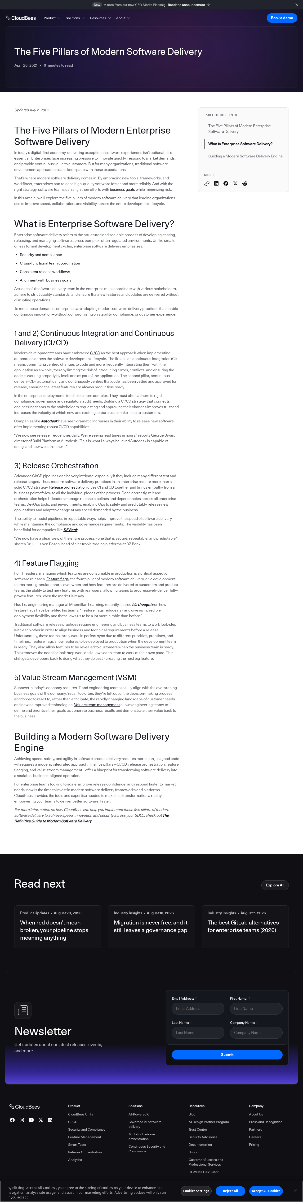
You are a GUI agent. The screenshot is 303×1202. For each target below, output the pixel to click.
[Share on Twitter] (235, 183)
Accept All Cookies (266, 1191)
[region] (151, 1191)
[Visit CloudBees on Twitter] (41, 1120)
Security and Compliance (86, 1129)
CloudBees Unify (80, 1114)
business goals (122, 189)
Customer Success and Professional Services (206, 1162)
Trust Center (198, 1129)
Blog (192, 1114)
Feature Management (84, 1137)
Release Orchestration (85, 1152)
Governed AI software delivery (145, 1124)
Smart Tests (77, 1144)
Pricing (254, 1144)
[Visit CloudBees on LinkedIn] (50, 1120)
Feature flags (57, 579)
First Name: (240, 998)
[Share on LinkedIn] (216, 183)
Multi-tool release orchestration (142, 1136)
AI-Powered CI (140, 1114)
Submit (227, 1054)
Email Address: (184, 998)
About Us (256, 1114)
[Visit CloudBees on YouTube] (31, 1120)
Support (195, 1152)
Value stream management (97, 705)
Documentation (200, 1144)
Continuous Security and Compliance (147, 1149)
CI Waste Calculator (203, 1172)
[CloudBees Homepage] (24, 1106)
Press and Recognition (265, 1122)
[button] (52, 18)
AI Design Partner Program (209, 1122)
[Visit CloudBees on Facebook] (12, 1120)
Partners (255, 1129)
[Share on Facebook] (226, 183)
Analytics (75, 1160)
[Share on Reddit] (245, 183)
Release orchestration (68, 487)
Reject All (230, 1191)
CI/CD (95, 353)
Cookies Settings (196, 1191)
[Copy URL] (207, 183)
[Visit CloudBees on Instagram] (22, 1120)
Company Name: (244, 1022)
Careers (255, 1137)
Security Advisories (203, 1137)
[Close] (295, 1191)
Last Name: (182, 1022)
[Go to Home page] (21, 18)
